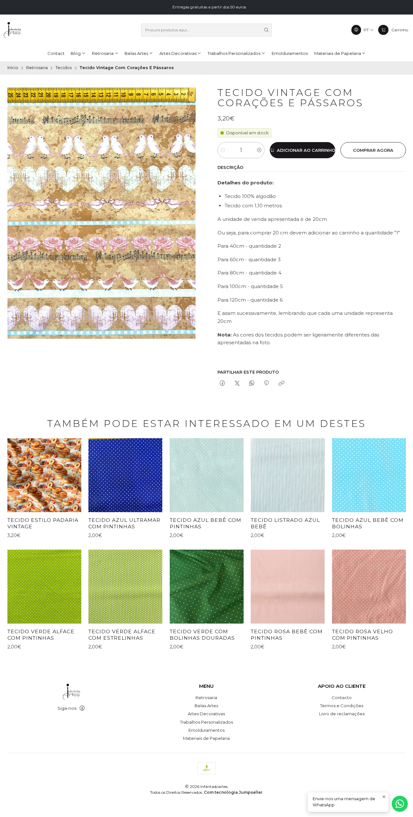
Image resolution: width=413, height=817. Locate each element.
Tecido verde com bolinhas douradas (202, 634)
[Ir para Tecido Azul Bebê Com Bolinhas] (369, 475)
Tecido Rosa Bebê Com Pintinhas (287, 634)
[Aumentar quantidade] (259, 150)
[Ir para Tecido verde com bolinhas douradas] (207, 587)
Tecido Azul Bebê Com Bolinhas (368, 523)
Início (12, 68)
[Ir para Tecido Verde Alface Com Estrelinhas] (125, 587)
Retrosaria (37, 68)
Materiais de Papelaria (206, 738)
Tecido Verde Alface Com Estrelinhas (122, 634)
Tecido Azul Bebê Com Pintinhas (205, 523)
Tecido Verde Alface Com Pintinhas (41, 634)
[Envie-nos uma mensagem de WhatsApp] (400, 804)
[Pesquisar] (266, 30)
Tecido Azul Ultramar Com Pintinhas (124, 523)
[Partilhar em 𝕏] (237, 383)
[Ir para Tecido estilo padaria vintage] (44, 475)
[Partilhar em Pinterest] (266, 383)
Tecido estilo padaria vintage (42, 523)
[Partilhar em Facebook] (222, 383)
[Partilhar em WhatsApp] (252, 383)
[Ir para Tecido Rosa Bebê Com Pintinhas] (288, 587)
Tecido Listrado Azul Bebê (285, 523)
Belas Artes (206, 705)
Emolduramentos (206, 730)
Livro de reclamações (342, 713)
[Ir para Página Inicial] (12, 30)
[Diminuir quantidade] (223, 150)
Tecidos (63, 68)
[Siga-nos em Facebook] (82, 708)
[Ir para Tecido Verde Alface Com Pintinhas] (44, 587)
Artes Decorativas (206, 713)
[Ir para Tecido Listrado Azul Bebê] (288, 475)
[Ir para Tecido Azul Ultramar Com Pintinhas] (125, 475)
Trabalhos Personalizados (206, 722)
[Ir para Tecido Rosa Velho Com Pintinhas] (369, 587)
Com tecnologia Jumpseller (233, 792)
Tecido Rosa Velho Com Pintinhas (362, 634)
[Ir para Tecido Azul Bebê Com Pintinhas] (207, 475)
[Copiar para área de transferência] (281, 383)
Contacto (342, 697)
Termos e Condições (341, 705)
